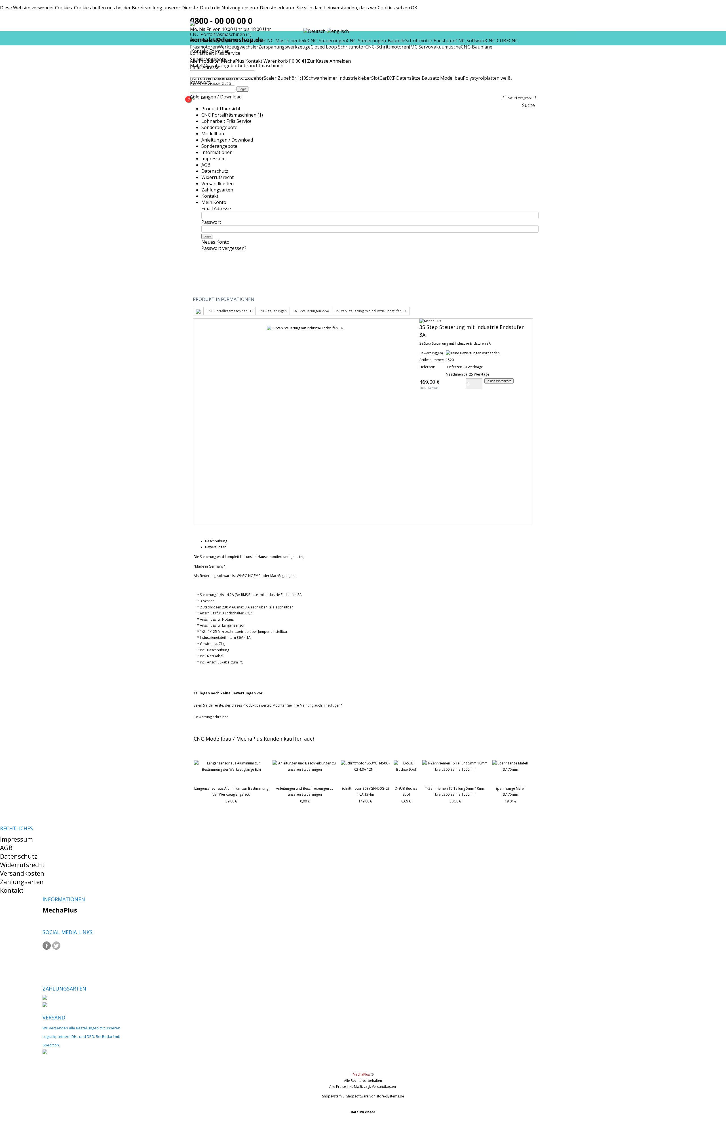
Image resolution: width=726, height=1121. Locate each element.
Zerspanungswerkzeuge (284, 47)
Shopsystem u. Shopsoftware (345, 1096)
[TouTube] (66, 945)
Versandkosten (217, 183)
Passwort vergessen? (519, 97)
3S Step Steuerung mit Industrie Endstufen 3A (371, 311)
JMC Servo (420, 47)
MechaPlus (232, 61)
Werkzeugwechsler (238, 47)
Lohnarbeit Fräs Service (226, 121)
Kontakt (253, 61)
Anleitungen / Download (216, 97)
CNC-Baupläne (476, 47)
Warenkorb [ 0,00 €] (284, 61)
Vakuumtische (446, 47)
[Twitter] (56, 945)
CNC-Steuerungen (272, 311)
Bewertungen (215, 547)
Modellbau (212, 133)
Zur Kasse (317, 61)
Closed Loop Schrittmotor (338, 47)
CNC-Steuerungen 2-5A (311, 311)
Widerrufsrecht (217, 177)
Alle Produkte (205, 61)
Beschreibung (216, 541)
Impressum (213, 158)
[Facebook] (47, 945)
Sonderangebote (219, 127)
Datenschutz (214, 171)
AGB (205, 165)
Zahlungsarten (217, 190)
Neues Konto (200, 97)
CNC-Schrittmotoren (387, 47)
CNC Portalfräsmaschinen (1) (232, 115)
